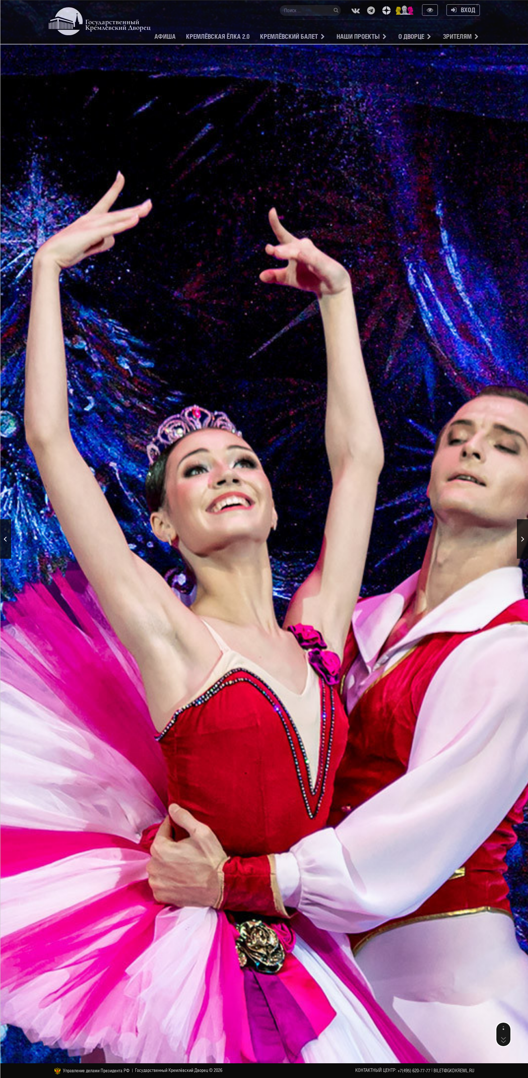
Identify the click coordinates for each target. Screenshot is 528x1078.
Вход (466, 10)
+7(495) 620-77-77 (414, 1070)
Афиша (165, 36)
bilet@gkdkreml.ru (454, 1070)
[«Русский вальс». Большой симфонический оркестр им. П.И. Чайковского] (522, 539)
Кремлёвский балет (289, 36)
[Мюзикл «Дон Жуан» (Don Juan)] (5, 539)
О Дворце (411, 36)
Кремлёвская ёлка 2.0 (218, 36)
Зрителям (457, 36)
